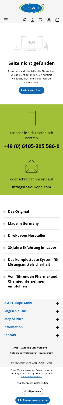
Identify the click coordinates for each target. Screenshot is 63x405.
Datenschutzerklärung (23, 353)
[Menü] (6, 19)
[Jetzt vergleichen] (32, 19)
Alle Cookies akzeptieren (33, 400)
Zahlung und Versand (34, 347)
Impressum (46, 353)
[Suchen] (24, 19)
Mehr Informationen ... (31, 376)
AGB (16, 347)
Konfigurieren (32, 391)
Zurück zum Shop (31, 90)
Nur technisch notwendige (32, 383)
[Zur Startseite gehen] (31, 8)
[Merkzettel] (40, 19)
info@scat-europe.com (31, 187)
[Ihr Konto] (49, 19)
